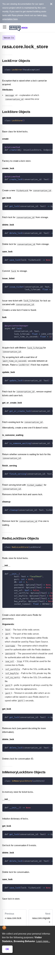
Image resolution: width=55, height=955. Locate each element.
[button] (4, 27)
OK (7, 949)
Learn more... (43, 941)
